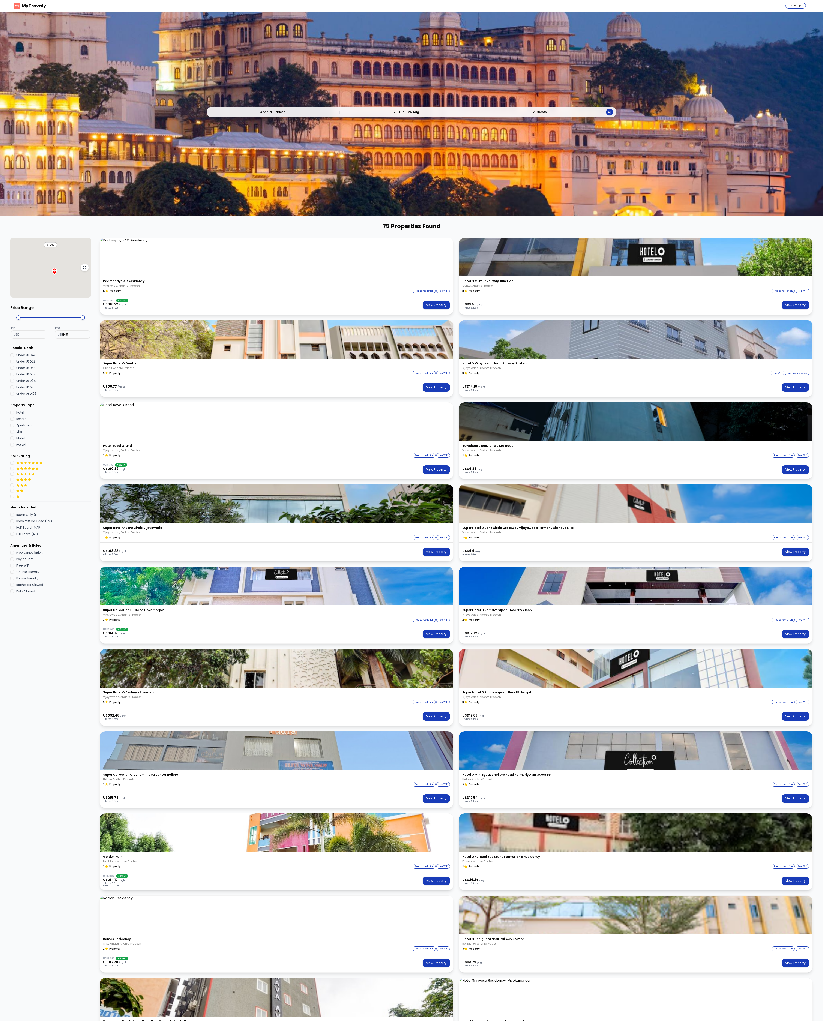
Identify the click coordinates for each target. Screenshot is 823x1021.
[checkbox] (12, 355)
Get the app (795, 5)
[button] (50, 244)
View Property (436, 305)
